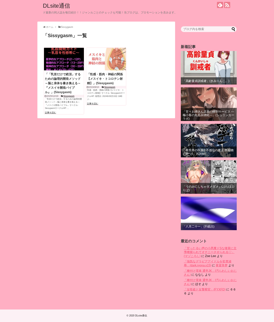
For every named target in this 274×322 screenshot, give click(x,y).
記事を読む (50, 112)
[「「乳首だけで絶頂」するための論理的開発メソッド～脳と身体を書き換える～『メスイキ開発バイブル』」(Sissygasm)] (64, 59)
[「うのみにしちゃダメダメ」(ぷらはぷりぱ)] (209, 177)
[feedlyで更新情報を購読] (220, 5)
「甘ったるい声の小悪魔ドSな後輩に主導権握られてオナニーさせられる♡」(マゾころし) (210, 252)
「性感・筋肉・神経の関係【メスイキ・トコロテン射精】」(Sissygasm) (105, 79)
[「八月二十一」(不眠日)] (209, 213)
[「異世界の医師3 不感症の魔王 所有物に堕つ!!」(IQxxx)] (209, 140)
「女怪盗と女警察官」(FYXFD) (205, 289)
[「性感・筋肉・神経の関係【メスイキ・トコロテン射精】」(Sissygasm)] (106, 59)
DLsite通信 (56, 6)
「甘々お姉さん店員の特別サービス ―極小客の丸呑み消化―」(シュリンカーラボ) (208, 115)
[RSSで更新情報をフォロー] (227, 5)
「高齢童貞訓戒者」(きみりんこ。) (206, 81)
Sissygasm (68, 96)
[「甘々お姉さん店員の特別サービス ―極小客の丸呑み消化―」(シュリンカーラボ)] (209, 104)
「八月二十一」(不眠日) (198, 226)
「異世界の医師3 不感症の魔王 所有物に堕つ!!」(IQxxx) (208, 152)
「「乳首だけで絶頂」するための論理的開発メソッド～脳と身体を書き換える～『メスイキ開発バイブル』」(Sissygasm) (63, 83)
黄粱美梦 (222, 265)
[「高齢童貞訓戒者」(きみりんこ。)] (209, 68)
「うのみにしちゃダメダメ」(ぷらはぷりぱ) (208, 188)
